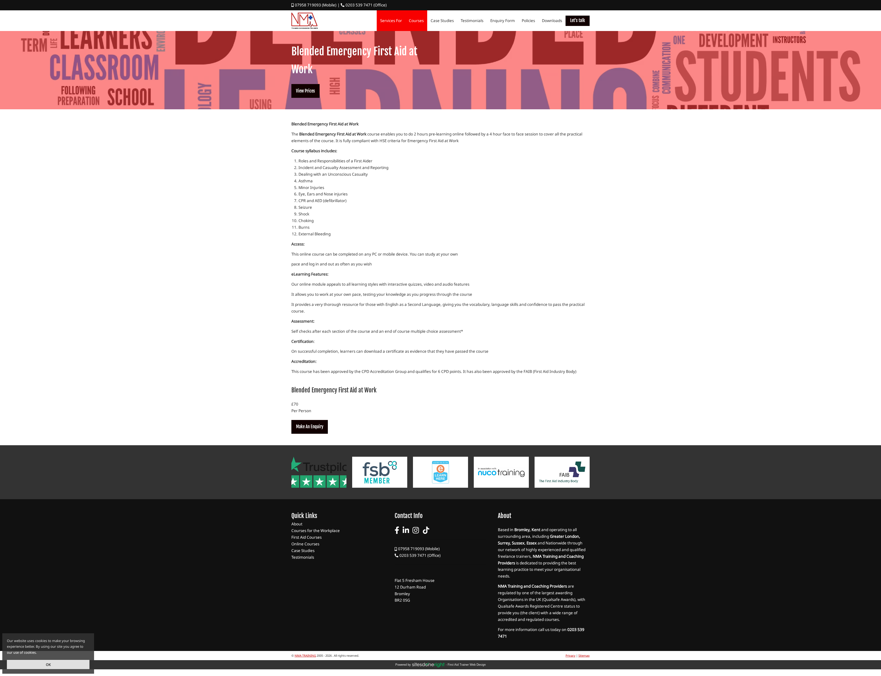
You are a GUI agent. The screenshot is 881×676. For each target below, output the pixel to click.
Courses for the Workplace (337, 530)
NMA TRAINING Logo (304, 20)
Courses (416, 20)
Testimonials (472, 20)
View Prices (305, 91)
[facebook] (397, 530)
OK (48, 664)
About (337, 524)
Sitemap (584, 655)
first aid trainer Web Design (467, 664)
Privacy (570, 655)
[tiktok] (426, 530)
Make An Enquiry (309, 426)
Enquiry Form (502, 20)
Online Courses (337, 544)
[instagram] (416, 530)
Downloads (552, 20)
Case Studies (442, 20)
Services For (391, 20)
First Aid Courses (337, 537)
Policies (528, 20)
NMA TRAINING (305, 655)
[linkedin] (406, 530)
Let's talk (577, 20)
